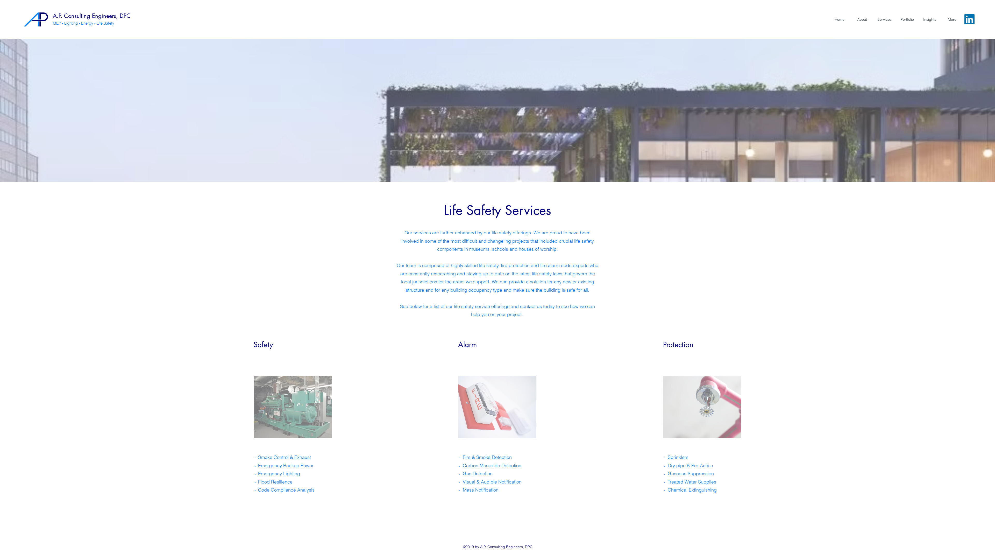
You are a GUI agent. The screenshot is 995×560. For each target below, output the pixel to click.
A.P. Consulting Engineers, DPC (92, 15)
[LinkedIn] (969, 19)
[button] (884, 19)
